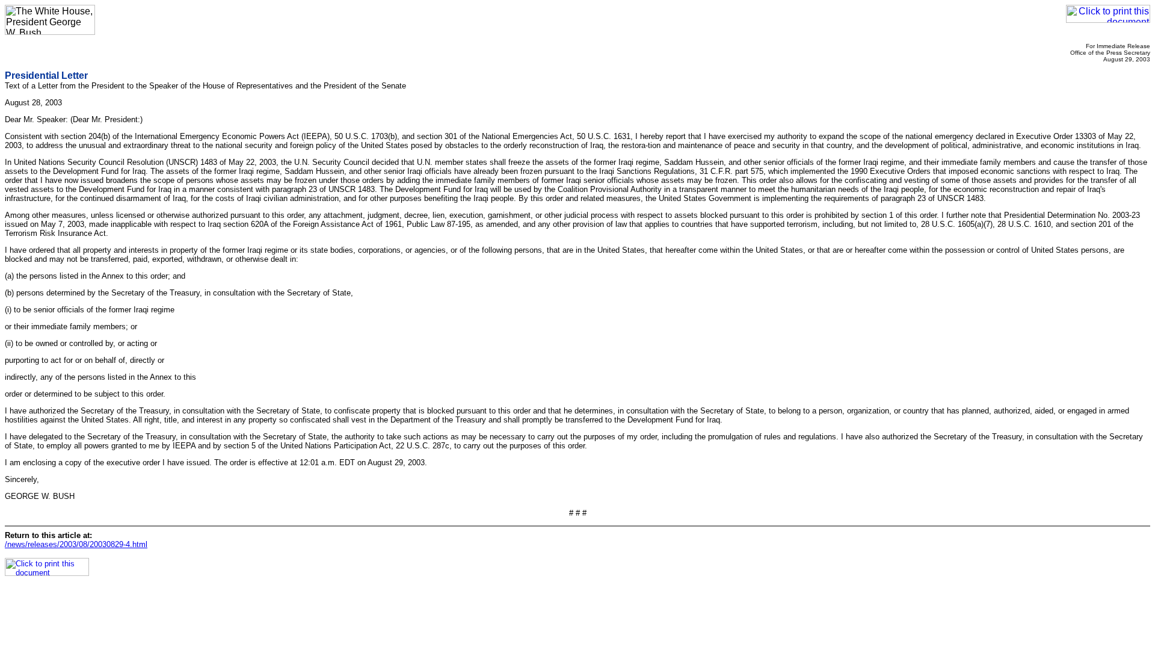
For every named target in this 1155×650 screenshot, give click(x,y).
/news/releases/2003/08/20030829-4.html (76, 544)
